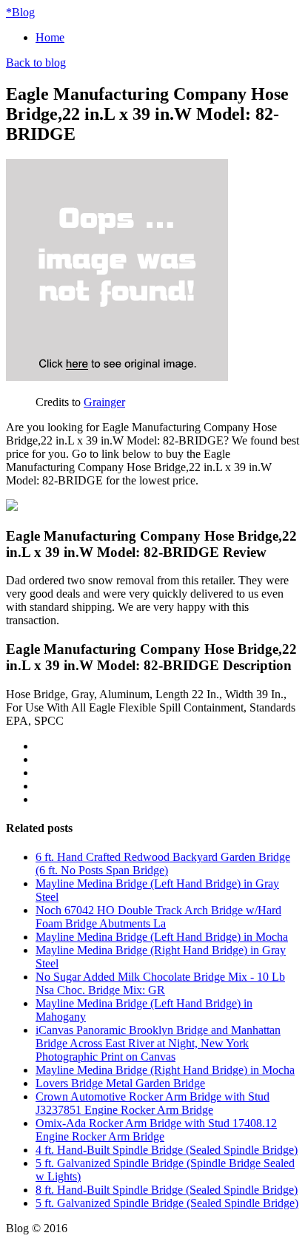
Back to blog (36, 62)
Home (50, 37)
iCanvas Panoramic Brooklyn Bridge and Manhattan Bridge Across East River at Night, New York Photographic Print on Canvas (158, 1043)
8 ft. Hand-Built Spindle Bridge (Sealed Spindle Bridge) (167, 1189)
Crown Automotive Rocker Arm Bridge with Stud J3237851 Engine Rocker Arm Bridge (152, 1103)
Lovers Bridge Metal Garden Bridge (120, 1083)
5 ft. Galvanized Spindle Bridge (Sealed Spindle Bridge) (167, 1203)
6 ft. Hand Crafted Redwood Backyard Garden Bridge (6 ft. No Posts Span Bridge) (163, 863)
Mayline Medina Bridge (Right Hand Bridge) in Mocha (165, 1070)
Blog (20, 12)
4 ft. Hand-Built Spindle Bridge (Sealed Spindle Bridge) (167, 1149)
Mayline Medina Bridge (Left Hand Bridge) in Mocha (162, 936)
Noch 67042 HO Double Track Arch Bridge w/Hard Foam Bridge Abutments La (158, 917)
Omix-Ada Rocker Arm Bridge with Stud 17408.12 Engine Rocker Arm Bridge (156, 1130)
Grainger (104, 402)
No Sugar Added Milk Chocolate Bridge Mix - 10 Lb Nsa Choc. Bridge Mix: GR (160, 983)
